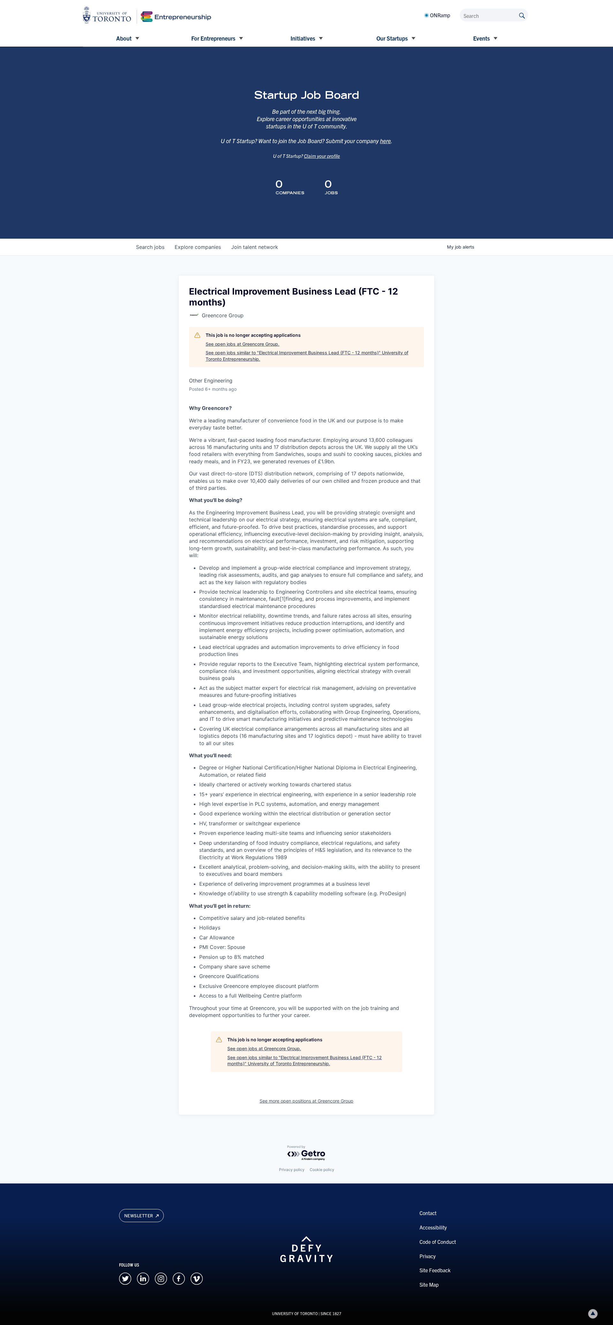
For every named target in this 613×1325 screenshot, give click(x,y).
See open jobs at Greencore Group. (242, 344)
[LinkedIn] (143, 1278)
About (124, 38)
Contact (428, 1213)
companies (198, 247)
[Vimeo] (197, 1278)
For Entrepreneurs (213, 38)
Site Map (429, 1284)
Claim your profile (322, 156)
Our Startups (392, 38)
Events (481, 38)
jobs (150, 247)
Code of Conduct (438, 1241)
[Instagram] (161, 1278)
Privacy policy (292, 1169)
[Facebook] (179, 1278)
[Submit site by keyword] (522, 15)
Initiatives (303, 38)
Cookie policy (322, 1169)
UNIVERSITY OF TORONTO (295, 1313)
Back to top (593, 1314)
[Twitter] (125, 1278)
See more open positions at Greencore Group (306, 1101)
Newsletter (139, 1215)
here (385, 140)
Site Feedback (435, 1270)
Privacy (427, 1256)
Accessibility (433, 1227)
